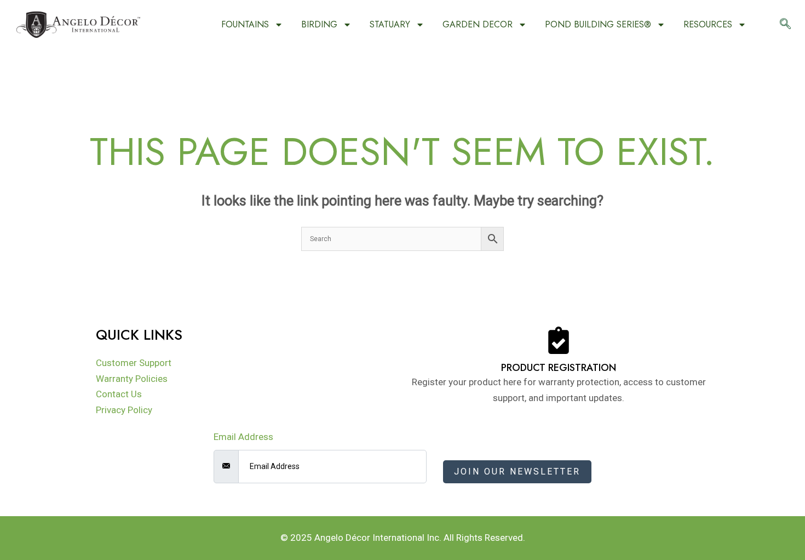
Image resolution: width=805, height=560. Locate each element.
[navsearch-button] (785, 25)
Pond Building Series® (598, 24)
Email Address (243, 436)
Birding (319, 24)
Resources (707, 24)
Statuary (390, 24)
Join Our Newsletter (517, 471)
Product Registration (558, 368)
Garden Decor (477, 24)
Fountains (245, 24)
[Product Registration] (558, 340)
